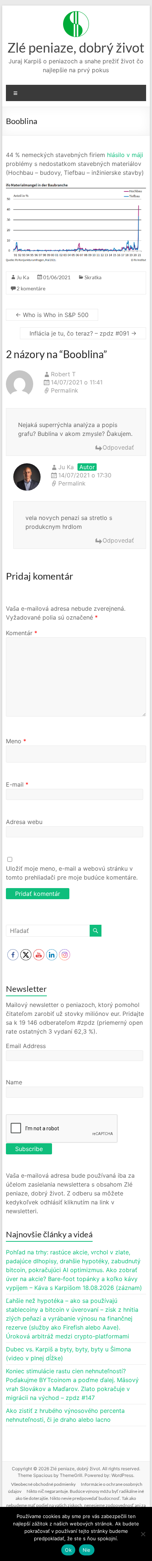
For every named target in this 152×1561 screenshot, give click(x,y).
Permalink (64, 390)
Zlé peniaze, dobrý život (75, 47)
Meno (16, 741)
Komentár (21, 633)
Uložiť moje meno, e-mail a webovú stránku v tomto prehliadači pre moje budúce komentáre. (72, 873)
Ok (68, 1550)
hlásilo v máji (125, 155)
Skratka (92, 277)
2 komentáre (31, 288)
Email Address (26, 1046)
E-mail (17, 784)
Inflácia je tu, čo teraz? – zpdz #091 (83, 333)
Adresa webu (24, 821)
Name (14, 1082)
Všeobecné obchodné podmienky (43, 1484)
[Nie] (142, 1534)
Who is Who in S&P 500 (52, 314)
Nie (87, 1550)
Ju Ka (23, 277)
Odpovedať (118, 447)
